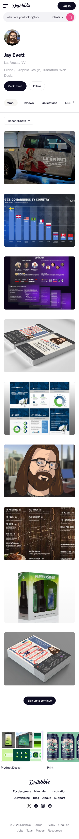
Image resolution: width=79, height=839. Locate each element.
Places (40, 830)
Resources (55, 830)
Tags (30, 830)
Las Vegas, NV (15, 63)
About (46, 797)
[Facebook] (36, 806)
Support (59, 797)
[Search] (70, 17)
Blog (36, 797)
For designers (22, 791)
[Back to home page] (21, 5)
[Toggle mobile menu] (5, 6)
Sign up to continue (40, 700)
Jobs (20, 830)
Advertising (22, 797)
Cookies (63, 824)
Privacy (50, 824)
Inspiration (59, 791)
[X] (29, 806)
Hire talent (41, 791)
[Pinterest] (50, 806)
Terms (38, 824)
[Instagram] (43, 806)
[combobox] (26, 17)
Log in (67, 5)
